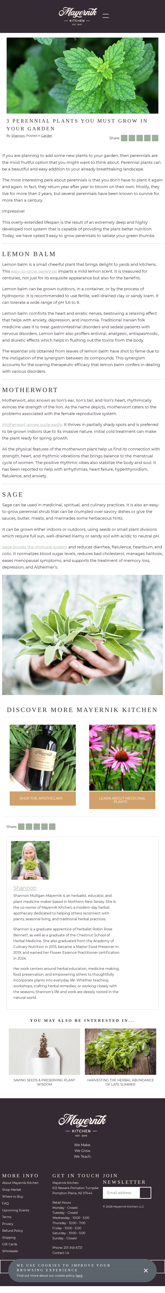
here (79, 1276)
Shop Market (11, 1190)
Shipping (9, 1238)
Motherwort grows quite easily (32, 424)
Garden (46, 136)
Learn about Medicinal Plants (122, 800)
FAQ (5, 1204)
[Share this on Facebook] (124, 138)
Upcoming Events (15, 1211)
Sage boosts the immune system (34, 547)
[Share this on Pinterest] (147, 138)
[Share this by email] (155, 138)
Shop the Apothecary (41, 799)
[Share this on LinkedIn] (139, 138)
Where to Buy (12, 1197)
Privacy (7, 1224)
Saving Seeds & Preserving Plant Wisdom (44, 1082)
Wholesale (10, 1251)
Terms (6, 1217)
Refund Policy (12, 1231)
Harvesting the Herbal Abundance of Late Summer (120, 1082)
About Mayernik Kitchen (20, 1183)
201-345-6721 (73, 1254)
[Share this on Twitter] (132, 138)
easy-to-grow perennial (34, 271)
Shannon (18, 136)
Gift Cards (9, 1245)
